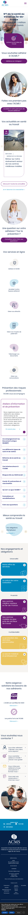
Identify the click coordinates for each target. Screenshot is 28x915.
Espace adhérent (16, 886)
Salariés (7, 887)
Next (26, 42)
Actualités (23, 885)
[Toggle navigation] (25, 3)
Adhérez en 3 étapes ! (14, 61)
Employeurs (6, 885)
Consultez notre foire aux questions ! (14, 240)
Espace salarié (16, 889)
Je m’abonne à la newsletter (13, 189)
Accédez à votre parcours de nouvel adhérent (14, 110)
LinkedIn (8, 824)
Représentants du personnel (6, 890)
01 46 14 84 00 (13, 865)
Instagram (9, 827)
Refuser (11, 912)
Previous (1, 42)
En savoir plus (11, 429)
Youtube (20, 824)
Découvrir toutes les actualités (14, 184)
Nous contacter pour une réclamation (14, 879)
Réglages (3, 909)
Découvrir (13, 705)
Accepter (5, 912)
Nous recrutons (16, 893)
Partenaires (6, 893)
